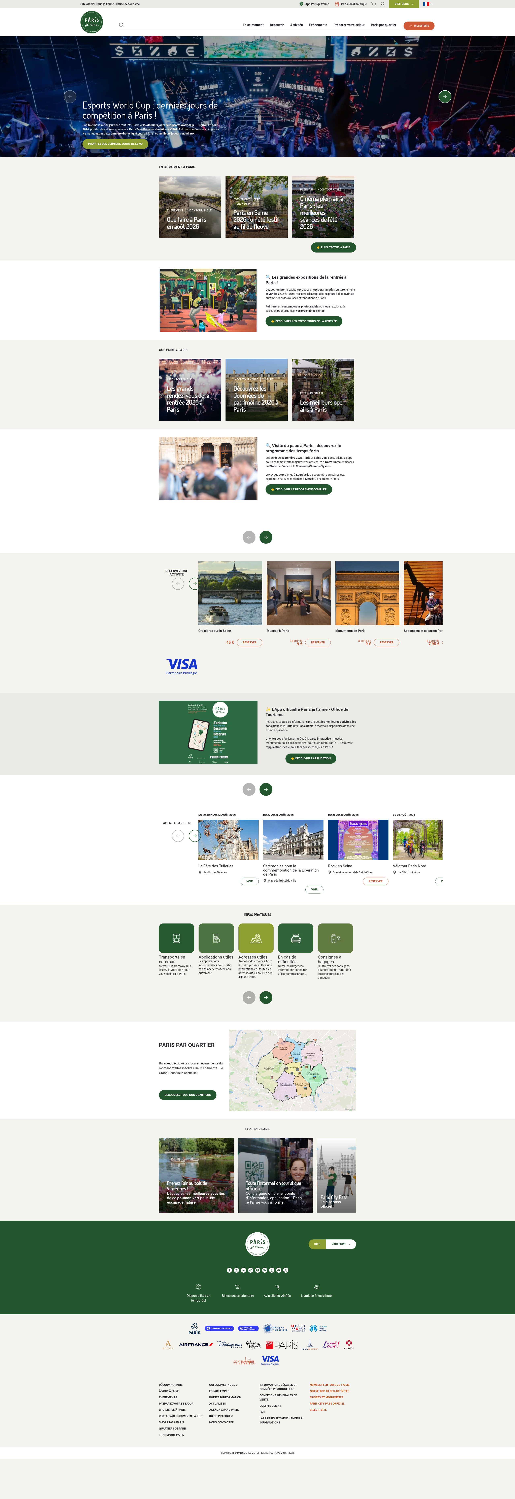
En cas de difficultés (287, 959)
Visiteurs (339, 1244)
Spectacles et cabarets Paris (424, 631)
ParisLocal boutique (354, 4)
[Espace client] (382, 4)
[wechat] (264, 1270)
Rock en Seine (340, 866)
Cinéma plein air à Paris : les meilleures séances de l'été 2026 (321, 212)
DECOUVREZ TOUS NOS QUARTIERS (188, 1095)
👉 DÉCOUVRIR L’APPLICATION (311, 758)
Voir (249, 881)
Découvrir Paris (171, 1384)
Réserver (249, 642)
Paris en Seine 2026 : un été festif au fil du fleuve (256, 219)
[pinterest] (257, 1270)
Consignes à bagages (329, 959)
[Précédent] (70, 96)
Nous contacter (221, 1422)
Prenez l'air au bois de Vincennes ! (187, 1186)
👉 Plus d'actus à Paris (333, 247)
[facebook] (229, 1270)
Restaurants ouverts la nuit (181, 1416)
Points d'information (225, 1397)
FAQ (262, 1412)
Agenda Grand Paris (224, 1409)
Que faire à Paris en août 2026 (186, 222)
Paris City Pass (334, 1197)
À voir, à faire (169, 1391)
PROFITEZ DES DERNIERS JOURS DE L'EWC (115, 144)
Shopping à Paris (171, 1422)
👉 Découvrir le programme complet (299, 489)
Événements (168, 1397)
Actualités (217, 1403)
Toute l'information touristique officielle (273, 1186)
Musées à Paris (278, 631)
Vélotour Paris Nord (409, 866)
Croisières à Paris (172, 1409)
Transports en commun (172, 959)
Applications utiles (216, 957)
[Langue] (429, 4)
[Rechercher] (121, 25)
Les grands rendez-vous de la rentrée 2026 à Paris (188, 398)
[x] (285, 1270)
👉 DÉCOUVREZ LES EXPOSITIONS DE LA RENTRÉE (304, 321)
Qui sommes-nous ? (223, 1384)
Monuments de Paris (350, 631)
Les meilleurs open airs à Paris (323, 405)
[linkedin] (243, 1270)
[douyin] (271, 1270)
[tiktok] (250, 1270)
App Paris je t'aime (317, 4)
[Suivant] (445, 96)
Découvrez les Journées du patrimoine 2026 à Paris (256, 398)
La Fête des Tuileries (215, 866)
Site (317, 1244)
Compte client (270, 1405)
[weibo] (278, 1270)
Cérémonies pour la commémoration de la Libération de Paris (291, 870)
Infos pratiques (221, 1416)
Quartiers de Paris (173, 1428)
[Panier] (373, 4)
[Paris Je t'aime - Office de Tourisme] (91, 22)
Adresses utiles (252, 957)
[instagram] (236, 1270)
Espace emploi (219, 1391)
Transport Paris (171, 1434)
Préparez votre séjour (176, 1403)
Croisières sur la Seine (214, 631)
